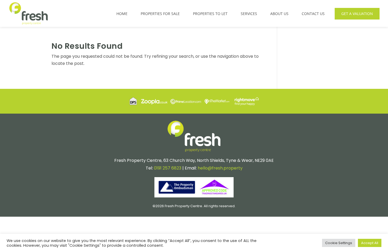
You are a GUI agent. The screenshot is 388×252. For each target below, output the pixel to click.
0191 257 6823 (167, 168)
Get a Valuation (357, 13)
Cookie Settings (338, 242)
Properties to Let (210, 13)
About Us (279, 13)
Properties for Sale (160, 13)
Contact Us (313, 13)
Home (121, 13)
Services (249, 13)
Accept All (369, 242)
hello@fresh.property (220, 168)
